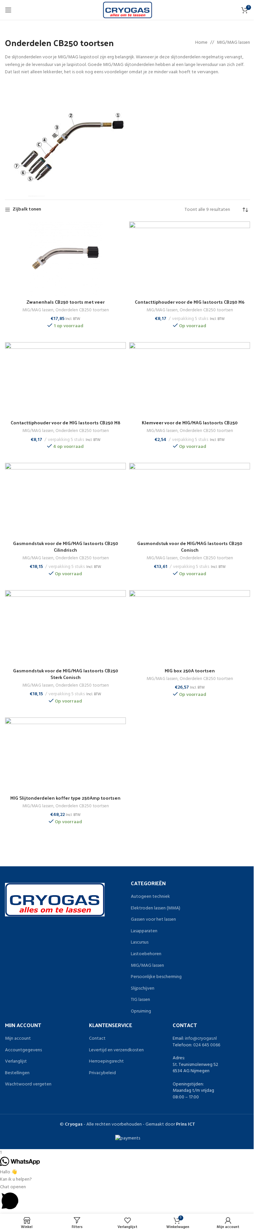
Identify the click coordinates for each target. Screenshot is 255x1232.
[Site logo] (127, 10)
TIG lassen (140, 1000)
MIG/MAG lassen (233, 42)
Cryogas (74, 1124)
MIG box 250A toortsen (190, 670)
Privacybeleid (102, 1073)
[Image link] (55, 899)
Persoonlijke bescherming (156, 977)
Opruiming (141, 1011)
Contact (97, 1038)
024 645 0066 (206, 1045)
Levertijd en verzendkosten (116, 1050)
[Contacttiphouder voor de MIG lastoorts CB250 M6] (189, 258)
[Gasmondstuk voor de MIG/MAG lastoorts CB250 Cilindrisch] (65, 500)
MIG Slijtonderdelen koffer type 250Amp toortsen (65, 798)
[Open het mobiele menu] (8, 10)
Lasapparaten (144, 931)
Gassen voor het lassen (153, 919)
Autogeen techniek (150, 896)
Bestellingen (17, 1073)
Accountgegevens (23, 1050)
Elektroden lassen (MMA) (155, 908)
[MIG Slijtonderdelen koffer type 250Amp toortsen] (65, 754)
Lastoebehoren (146, 954)
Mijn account (18, 1038)
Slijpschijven (142, 988)
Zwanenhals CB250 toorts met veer (66, 302)
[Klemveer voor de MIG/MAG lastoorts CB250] (189, 379)
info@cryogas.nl (201, 1038)
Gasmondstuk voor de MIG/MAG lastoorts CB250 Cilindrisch (65, 546)
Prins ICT (185, 1124)
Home (201, 42)
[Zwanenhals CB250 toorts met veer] (65, 258)
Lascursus (139, 942)
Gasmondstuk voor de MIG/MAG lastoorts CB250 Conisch (189, 546)
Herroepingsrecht (106, 1061)
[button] (127, 1199)
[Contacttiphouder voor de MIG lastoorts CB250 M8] (65, 379)
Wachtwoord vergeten (28, 1084)
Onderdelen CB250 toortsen (82, 310)
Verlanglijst (16, 1061)
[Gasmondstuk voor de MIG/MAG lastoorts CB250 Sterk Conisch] (65, 627)
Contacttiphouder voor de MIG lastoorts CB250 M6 (189, 302)
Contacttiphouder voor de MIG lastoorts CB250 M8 (66, 422)
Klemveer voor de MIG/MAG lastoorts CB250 (190, 422)
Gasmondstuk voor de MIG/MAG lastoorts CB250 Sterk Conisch (65, 673)
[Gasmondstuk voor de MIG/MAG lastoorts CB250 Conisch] (189, 500)
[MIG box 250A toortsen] (189, 627)
